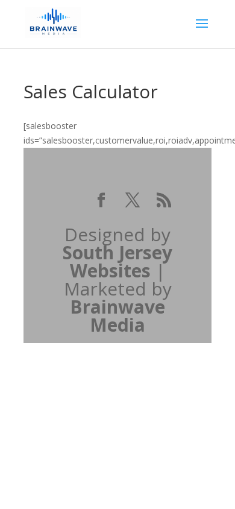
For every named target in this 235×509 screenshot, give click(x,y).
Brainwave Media (117, 315)
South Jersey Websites (117, 261)
